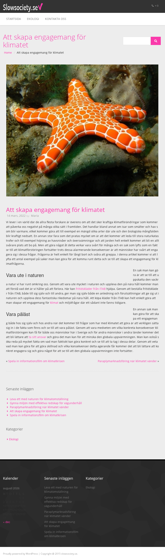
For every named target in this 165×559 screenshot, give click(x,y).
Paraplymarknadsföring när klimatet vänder (127, 361)
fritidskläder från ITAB (91, 289)
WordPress (32, 553)
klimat (54, 303)
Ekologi (33, 19)
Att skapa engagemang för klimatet (55, 210)
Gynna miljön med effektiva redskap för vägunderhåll (46, 403)
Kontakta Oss (55, 19)
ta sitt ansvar (37, 337)
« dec (6, 522)
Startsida (13, 19)
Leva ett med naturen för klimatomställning (39, 399)
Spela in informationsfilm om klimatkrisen (36, 361)
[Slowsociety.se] (23, 7)
